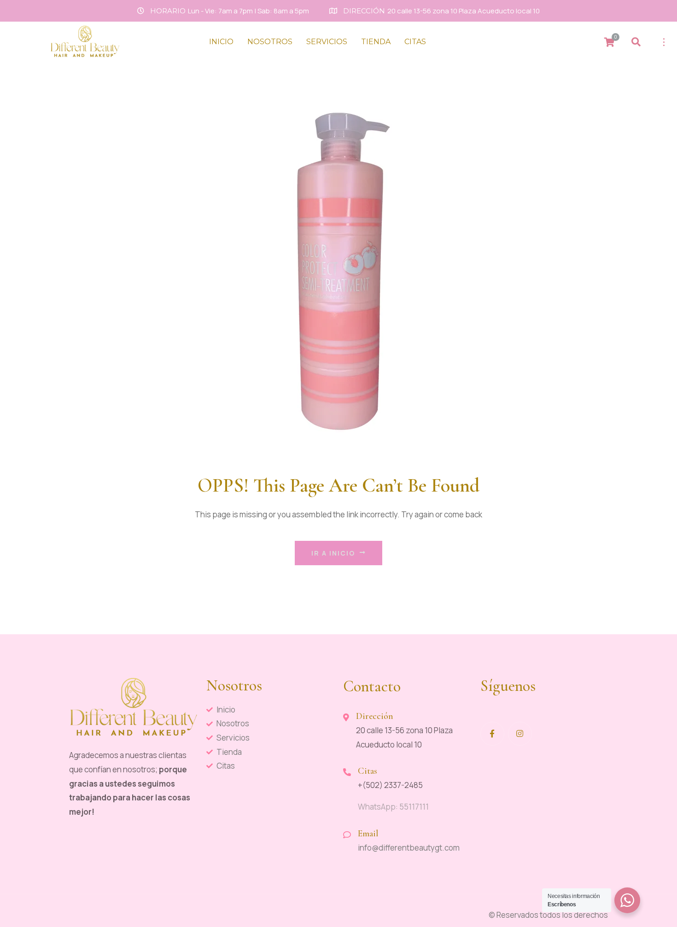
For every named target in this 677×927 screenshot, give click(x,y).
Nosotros (269, 41)
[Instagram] (520, 734)
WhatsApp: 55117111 (393, 806)
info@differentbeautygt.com (409, 847)
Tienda (376, 41)
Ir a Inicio (333, 553)
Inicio (221, 41)
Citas (415, 41)
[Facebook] (492, 734)
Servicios (326, 41)
